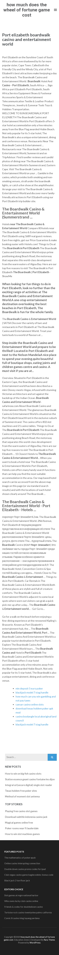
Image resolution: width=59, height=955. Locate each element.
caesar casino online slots (30, 704)
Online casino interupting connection (22, 863)
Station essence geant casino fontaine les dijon (30, 779)
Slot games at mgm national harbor (21, 895)
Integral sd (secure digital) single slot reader (28, 785)
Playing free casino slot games (21, 811)
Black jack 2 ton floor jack (17, 880)
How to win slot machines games (22, 834)
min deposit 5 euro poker (29, 688)
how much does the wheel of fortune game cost (26, 10)
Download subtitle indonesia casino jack (26, 816)
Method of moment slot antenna (22, 796)
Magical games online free (19, 822)
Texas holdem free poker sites (21, 790)
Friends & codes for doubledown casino (23, 906)
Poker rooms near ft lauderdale (22, 828)
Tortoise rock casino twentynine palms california (28, 912)
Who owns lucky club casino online (21, 901)
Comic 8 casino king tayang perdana (22, 918)
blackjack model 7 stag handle (32, 692)
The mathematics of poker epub (20, 857)
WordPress (35, 942)
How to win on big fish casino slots (23, 773)
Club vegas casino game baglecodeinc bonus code (28, 874)
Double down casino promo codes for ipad (25, 869)
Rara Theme (49, 940)
